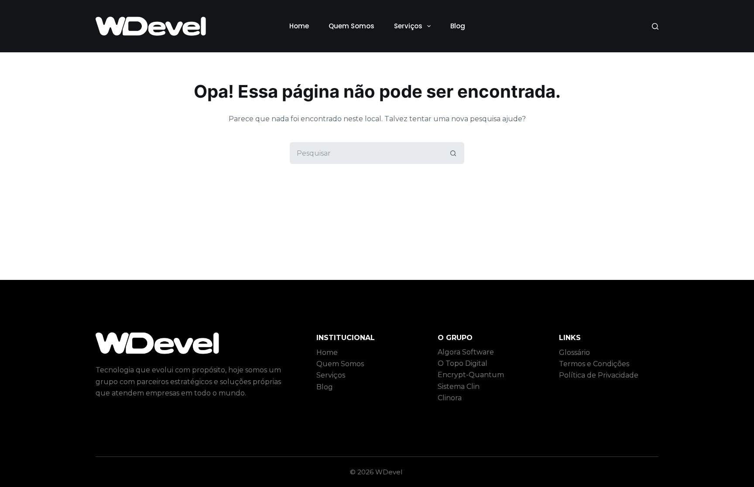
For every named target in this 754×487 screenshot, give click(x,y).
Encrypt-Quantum (471, 375)
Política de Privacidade (598, 375)
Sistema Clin (459, 386)
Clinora (450, 398)
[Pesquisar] (655, 26)
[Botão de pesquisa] (453, 153)
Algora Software (466, 352)
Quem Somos (351, 26)
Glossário (574, 352)
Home (299, 26)
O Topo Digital (462, 363)
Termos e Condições (594, 364)
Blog (457, 26)
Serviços (408, 26)
